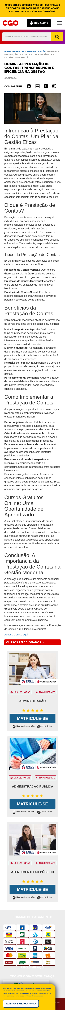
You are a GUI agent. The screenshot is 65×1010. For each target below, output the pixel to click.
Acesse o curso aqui (16, 634)
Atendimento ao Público (32, 872)
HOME (7, 51)
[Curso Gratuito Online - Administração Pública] (32, 755)
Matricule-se (32, 718)
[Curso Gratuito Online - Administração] (32, 669)
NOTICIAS (18, 51)
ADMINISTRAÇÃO (37, 51)
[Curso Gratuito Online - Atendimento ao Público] (32, 840)
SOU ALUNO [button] (41, 23)
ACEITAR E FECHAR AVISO (21, 1003)
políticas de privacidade (34, 996)
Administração (32, 701)
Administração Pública (32, 786)
